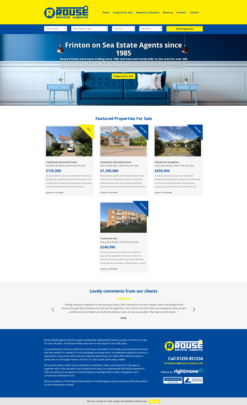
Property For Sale (123, 12)
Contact (194, 12)
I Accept (154, 401)
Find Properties (184, 28)
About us (168, 12)
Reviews (181, 12)
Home (105, 12)
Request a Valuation (147, 12)
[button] (53, 309)
